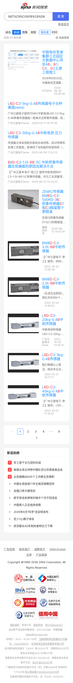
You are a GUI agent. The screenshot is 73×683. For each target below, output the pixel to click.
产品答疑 (41, 554)
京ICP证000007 (54, 625)
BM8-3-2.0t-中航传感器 (53, 283)
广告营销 (9, 549)
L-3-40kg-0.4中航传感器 (52, 391)
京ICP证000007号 (42, 662)
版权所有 (38, 625)
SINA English (57, 549)
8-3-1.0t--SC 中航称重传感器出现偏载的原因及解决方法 (35, 164)
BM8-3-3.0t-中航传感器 (53, 247)
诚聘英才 (39, 549)
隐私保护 (14, 625)
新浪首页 (63, 24)
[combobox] (28, 16)
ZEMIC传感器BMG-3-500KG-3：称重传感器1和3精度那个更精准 (53, 201)
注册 (29, 554)
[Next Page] (36, 438)
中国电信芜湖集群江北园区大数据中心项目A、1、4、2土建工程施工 (52, 62)
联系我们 (24, 549)
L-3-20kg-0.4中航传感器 (52, 319)
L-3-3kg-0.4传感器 (53, 357)
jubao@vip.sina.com (36, 634)
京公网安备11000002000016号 (42, 671)
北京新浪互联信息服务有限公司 (47, 643)
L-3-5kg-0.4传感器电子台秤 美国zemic (35, 105)
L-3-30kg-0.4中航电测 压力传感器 (35, 135)
